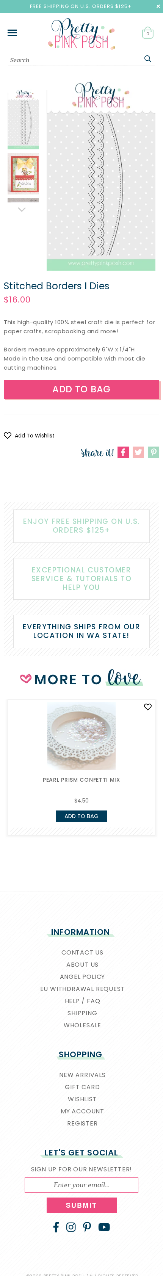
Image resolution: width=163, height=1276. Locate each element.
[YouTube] (104, 1227)
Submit (81, 1205)
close (158, 6)
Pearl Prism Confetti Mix (81, 780)
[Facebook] (56, 1227)
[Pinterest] (87, 1227)
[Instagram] (71, 1227)
